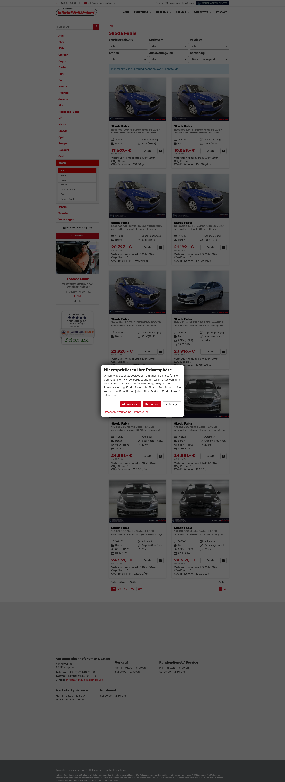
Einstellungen (172, 404)
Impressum (141, 412)
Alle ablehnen (152, 404)
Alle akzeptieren (130, 404)
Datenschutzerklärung (118, 412)
